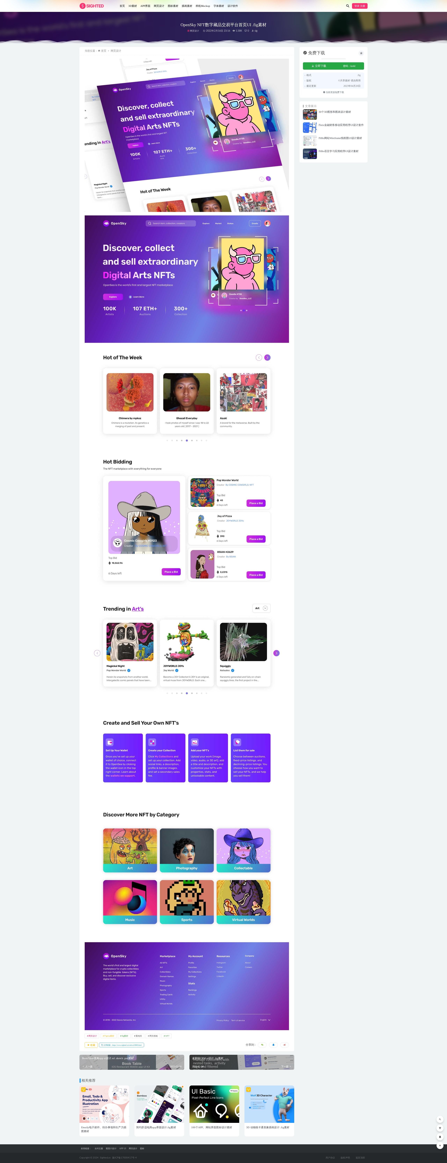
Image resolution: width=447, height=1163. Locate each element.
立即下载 (320, 65)
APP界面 (145, 6)
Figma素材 (109, 1036)
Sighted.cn (105, 1158)
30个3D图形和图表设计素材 (335, 112)
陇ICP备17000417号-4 (124, 1158)
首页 (122, 6)
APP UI (122, 1148)
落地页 (139, 1036)
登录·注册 (359, 6)
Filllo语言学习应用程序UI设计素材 (338, 151)
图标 (142, 1148)
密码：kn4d (349, 66)
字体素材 (219, 6)
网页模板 (153, 1036)
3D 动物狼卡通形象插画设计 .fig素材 (267, 1127)
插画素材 (187, 6)
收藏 (92, 1045)
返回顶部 (360, 1158)
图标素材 (173, 6)
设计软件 (233, 6)
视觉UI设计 (111, 1148)
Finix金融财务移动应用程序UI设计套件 (341, 125)
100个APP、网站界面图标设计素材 (211, 1127)
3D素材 (132, 6)
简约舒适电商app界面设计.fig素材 (156, 1127)
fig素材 (125, 1036)
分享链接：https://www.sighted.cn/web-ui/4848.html (122, 1045)
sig (255, 31)
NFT (167, 1036)
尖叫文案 (99, 1148)
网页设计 (159, 6)
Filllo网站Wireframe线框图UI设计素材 (340, 138)
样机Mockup (203, 6)
